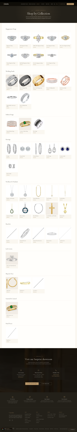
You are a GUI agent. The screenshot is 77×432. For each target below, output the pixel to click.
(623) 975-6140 (56, 374)
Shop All (26, 419)
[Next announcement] (58, 1)
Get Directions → (21, 377)
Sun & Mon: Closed (50, 417)
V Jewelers (11, 413)
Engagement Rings (28, 414)
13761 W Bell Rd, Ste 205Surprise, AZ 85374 (63, 416)
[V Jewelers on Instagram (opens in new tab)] (10, 420)
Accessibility (31, 428)
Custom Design (27, 417)
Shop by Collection (28, 420)
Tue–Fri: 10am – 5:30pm (52, 414)
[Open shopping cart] (57, 4)
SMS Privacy (56, 428)
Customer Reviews (39, 415)
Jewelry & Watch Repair (40, 419)
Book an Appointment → (56, 376)
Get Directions (45, 383)
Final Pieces (27, 422)
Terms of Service (41, 428)
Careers (40, 422)
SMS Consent (47, 428)
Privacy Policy (36, 428)
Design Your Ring (27, 415)
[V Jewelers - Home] (6, 4)
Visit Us (37, 417)
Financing (37, 420)
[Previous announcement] (18, 1)
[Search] (54, 4)
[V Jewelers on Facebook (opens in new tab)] (12, 420)
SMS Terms (51, 428)
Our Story (37, 414)
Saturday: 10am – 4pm (51, 415)
